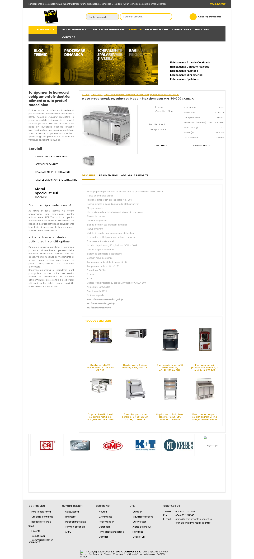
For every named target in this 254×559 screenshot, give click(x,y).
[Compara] (163, 175)
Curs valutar (139, 521)
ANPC (68, 531)
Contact (103, 536)
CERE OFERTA (160, 145)
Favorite (35, 531)
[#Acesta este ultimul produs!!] (158, 175)
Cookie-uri (139, 536)
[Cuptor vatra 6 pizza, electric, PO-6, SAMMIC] (135, 344)
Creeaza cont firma (42, 516)
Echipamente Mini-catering (186, 74)
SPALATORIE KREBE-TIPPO (109, 29)
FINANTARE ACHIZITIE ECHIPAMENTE (52, 172)
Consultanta (72, 511)
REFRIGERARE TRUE (156, 29)
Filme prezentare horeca (111, 531)
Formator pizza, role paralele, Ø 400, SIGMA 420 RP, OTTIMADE (135, 417)
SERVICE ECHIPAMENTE (46, 164)
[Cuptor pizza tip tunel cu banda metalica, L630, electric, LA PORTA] (101, 394)
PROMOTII (135, 29)
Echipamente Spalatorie (184, 79)
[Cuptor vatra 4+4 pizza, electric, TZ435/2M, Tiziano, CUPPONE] (170, 394)
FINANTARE (202, 29)
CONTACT (68, 37)
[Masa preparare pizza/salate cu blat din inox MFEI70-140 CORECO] (153, 175)
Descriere (88, 175)
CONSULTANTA (181, 29)
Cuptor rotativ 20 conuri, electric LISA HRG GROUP (100, 367)
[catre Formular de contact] (237, 548)
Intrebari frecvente (75, 521)
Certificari (104, 526)
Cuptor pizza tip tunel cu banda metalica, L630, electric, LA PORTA (100, 417)
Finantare (70, 516)
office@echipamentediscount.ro (193, 519)
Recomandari (106, 521)
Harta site (138, 531)
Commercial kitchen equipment (41, 541)
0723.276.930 (217, 3)
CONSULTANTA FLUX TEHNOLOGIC (52, 156)
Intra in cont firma (41, 511)
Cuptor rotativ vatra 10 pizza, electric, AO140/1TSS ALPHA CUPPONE (170, 367)
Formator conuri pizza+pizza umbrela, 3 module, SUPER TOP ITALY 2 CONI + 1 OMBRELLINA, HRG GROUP (204, 367)
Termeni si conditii (75, 526)
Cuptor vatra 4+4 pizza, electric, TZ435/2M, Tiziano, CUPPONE (169, 417)
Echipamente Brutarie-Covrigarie (190, 62)
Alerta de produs (142, 526)
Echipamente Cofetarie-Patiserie (189, 66)
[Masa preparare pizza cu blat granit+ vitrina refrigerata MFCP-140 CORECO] (205, 394)
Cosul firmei (38, 536)
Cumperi (137, 511)
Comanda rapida (201, 145)
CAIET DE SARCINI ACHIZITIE (54, 179)
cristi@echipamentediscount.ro (193, 522)
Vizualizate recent (143, 516)
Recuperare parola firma (40, 523)
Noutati (103, 511)
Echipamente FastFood (184, 70)
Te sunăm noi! (108, 175)
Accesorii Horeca (74, 29)
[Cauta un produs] (168, 17)
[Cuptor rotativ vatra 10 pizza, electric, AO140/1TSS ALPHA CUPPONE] (170, 344)
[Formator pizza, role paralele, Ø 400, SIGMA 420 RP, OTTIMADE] (135, 394)
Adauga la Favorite (134, 175)
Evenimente (105, 516)
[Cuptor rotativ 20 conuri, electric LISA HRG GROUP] (101, 344)
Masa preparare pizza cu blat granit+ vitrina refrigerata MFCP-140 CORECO (204, 417)
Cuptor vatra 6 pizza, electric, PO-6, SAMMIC (135, 366)
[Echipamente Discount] (51, 16)
